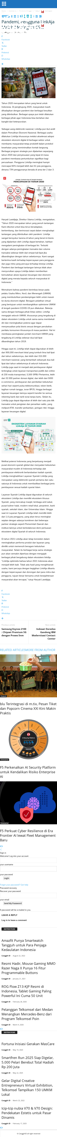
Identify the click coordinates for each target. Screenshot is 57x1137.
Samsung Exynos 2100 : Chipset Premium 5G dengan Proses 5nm (14, 632)
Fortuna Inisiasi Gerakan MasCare (28, 1043)
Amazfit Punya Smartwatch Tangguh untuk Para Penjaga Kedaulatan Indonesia (24, 945)
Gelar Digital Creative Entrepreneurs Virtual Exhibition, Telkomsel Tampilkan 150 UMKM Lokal (27, 1087)
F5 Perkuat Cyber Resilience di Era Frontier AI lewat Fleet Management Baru (28, 835)
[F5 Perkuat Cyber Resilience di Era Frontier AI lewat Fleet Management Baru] (28, 802)
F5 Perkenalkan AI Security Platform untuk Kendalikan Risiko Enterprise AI (28, 772)
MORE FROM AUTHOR (40, 650)
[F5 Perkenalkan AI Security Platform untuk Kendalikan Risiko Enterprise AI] (28, 739)
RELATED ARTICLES (12, 650)
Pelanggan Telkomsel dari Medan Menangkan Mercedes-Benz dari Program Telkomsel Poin (27, 1014)
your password (6, 874)
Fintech (3, 696)
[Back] (1, 850)
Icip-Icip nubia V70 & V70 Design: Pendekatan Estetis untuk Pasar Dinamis (27, 1113)
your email (4, 900)
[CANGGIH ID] (28, 29)
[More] (28, 64)
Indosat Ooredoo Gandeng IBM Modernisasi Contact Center (43, 633)
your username (6, 864)
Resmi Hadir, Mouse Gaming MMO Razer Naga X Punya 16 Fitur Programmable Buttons (28, 968)
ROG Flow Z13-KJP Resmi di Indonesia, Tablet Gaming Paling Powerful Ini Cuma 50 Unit (26, 991)
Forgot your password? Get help (14, 885)
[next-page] (2, 846)
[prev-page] (0, 846)
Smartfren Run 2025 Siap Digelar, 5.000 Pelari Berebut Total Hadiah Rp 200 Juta (28, 1062)
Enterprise (4, 760)
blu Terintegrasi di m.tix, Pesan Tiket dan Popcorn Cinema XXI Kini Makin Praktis (28, 708)
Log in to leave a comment (14, 920)
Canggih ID (6, 956)
